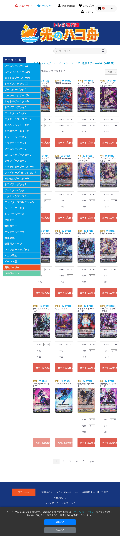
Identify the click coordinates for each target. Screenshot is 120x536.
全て (35, 63)
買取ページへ (12, 267)
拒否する (60, 530)
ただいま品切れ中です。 (43, 443)
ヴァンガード (48, 63)
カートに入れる (43, 142)
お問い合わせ (60, 498)
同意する (60, 522)
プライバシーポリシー (67, 492)
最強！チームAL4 (99, 63)
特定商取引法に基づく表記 (95, 492)
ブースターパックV (69, 63)
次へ (92, 461)
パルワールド (12, 273)
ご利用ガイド (45, 492)
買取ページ (23, 492)
